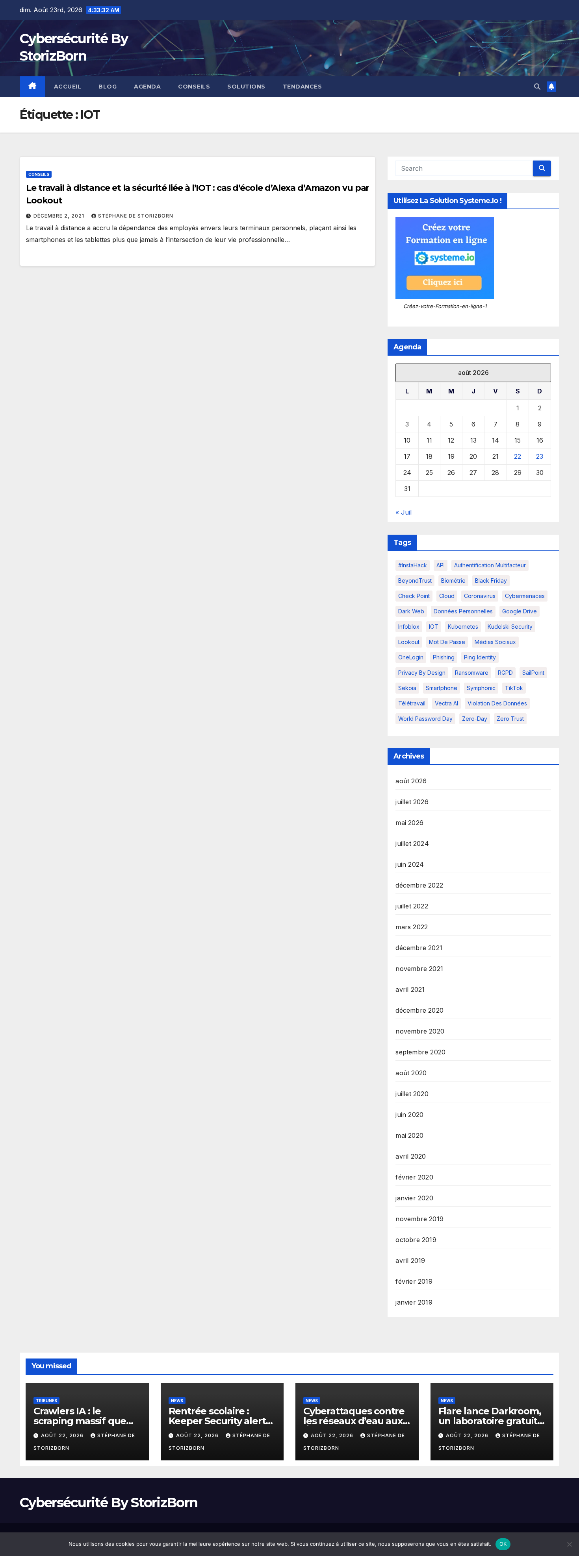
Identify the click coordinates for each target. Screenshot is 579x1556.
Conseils (194, 86)
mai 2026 (409, 823)
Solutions (246, 86)
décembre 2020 (419, 1010)
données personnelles (463, 611)
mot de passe (447, 642)
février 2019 (413, 1281)
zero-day (474, 718)
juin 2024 (409, 864)
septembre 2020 (420, 1052)
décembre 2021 (418, 948)
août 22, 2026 (63, 1435)
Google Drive (519, 611)
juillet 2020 (411, 1094)
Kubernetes (463, 626)
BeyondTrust (415, 580)
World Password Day (425, 718)
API (440, 565)
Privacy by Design (421, 672)
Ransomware (471, 672)
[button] (537, 86)
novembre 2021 (419, 969)
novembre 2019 (419, 1219)
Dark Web (411, 611)
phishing (444, 657)
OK (503, 1544)
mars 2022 (411, 927)
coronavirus (479, 595)
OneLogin (410, 657)
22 (517, 456)
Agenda (147, 86)
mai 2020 (409, 1135)
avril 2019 (410, 1260)
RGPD (505, 672)
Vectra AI (446, 703)
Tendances (302, 86)
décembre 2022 (419, 885)
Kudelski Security (510, 626)
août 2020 (411, 1073)
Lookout (408, 642)
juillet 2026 (411, 802)
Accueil (68, 86)
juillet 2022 (411, 906)
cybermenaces (525, 595)
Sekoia (407, 688)
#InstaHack (412, 565)
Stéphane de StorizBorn (135, 216)
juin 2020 (409, 1115)
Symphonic (481, 688)
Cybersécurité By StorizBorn (108, 1502)
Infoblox (408, 626)
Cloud (447, 595)
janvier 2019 (413, 1302)
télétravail (411, 703)
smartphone (441, 688)
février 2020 (414, 1177)
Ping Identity (480, 657)
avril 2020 (410, 1156)
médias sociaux (495, 642)
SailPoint (533, 672)
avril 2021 (410, 989)
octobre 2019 (415, 1240)
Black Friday (491, 580)
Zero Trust (510, 718)
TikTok (514, 688)
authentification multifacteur (490, 565)
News (177, 1400)
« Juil (403, 512)
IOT (433, 626)
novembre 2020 (419, 1031)
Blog (107, 86)
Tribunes (46, 1400)
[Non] (569, 1544)
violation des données (497, 703)
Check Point (414, 595)
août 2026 (411, 781)
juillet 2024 (412, 843)
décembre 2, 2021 (59, 216)
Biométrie (453, 580)
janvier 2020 (414, 1198)
